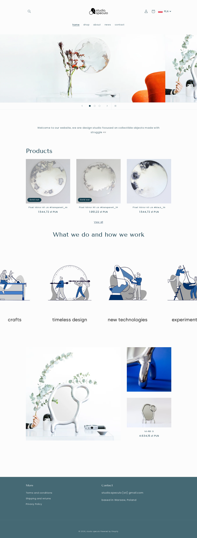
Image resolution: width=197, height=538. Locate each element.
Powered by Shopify (109, 531)
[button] (29, 11)
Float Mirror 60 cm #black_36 (149, 207)
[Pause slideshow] (115, 106)
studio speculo (93, 531)
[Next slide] (107, 106)
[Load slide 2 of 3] (94, 105)
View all (98, 222)
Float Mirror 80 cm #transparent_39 (98, 207)
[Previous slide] (82, 106)
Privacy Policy (34, 504)
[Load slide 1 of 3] (89, 105)
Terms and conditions (39, 492)
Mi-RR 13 (149, 431)
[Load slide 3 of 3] (99, 105)
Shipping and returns (38, 498)
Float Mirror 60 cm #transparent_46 (47, 207)
